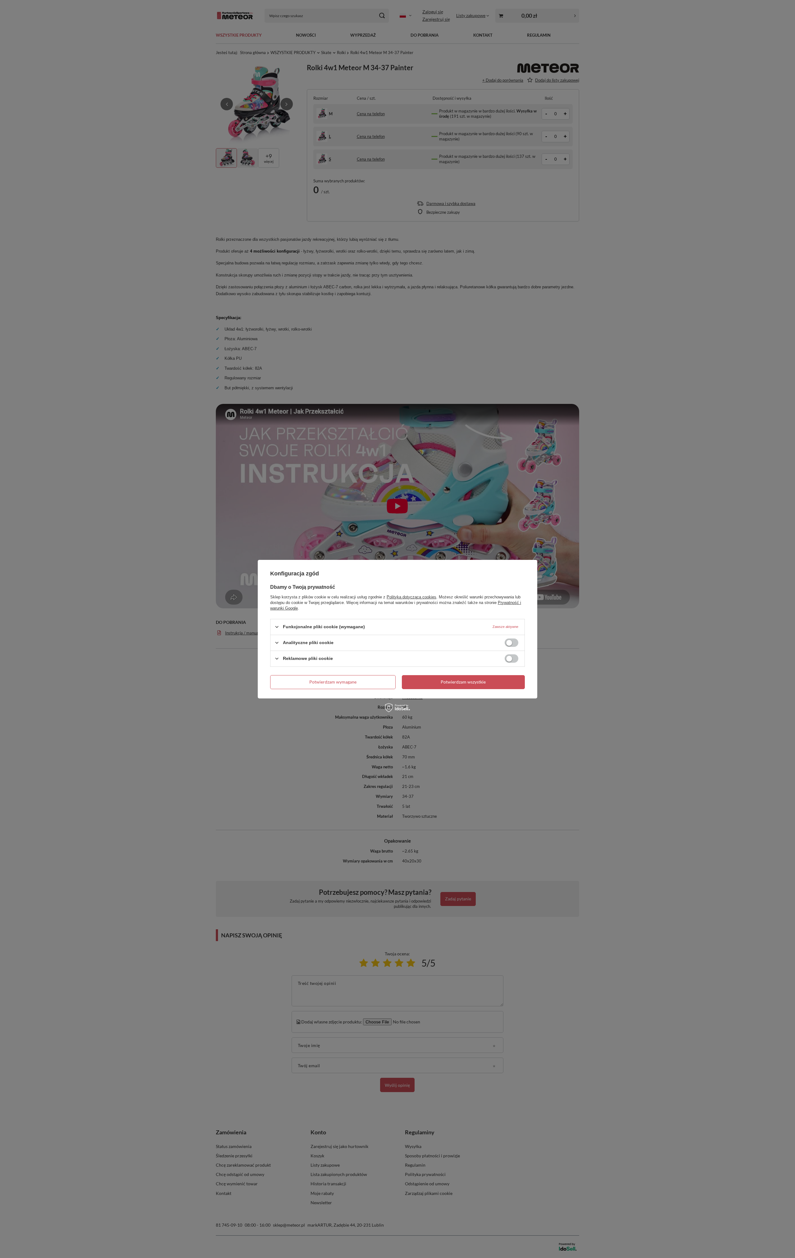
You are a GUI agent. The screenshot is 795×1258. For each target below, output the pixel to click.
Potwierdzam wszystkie (463, 681)
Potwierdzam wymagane (333, 681)
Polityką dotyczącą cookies (411, 596)
